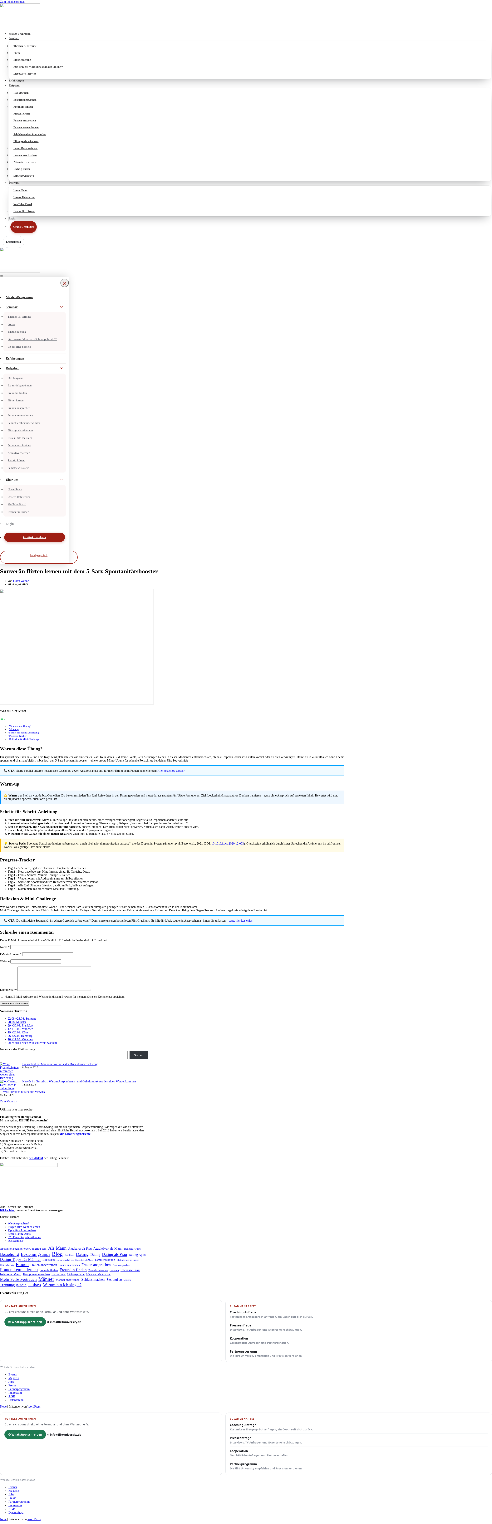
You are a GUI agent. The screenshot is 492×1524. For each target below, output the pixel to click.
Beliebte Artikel (132, 1248)
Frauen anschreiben (25, 155)
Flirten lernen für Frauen (128, 1260)
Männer (46, 1279)
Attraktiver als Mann (107, 1248)
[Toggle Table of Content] (3, 719)
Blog (57, 1254)
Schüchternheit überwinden (29, 134)
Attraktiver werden (24, 162)
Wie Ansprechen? (18, 1223)
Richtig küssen (22, 169)
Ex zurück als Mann (84, 1260)
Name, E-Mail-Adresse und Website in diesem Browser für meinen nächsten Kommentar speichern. (65, 996)
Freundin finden (23, 106)
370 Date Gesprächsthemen (24, 1237)
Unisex (34, 1284)
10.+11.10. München (20, 1039)
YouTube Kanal (22, 204)
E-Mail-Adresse (11, 954)
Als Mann (57, 1248)
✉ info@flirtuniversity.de (64, 1322)
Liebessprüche (76, 1274)
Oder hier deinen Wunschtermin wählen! (32, 1042)
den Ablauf (36, 1158)
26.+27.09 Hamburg (20, 1035)
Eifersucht (48, 1259)
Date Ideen (69, 1255)
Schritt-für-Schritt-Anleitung (24, 732)
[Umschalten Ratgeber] (61, 368)
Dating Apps (137, 1255)
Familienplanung (105, 1259)
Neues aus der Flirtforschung (17, 1049)
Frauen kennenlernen (26, 127)
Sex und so (114, 1279)
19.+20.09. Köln (18, 1032)
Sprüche (127, 1280)
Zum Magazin (8, 1101)
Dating (82, 1254)
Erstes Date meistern (25, 148)
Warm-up (14, 729)
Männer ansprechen (68, 1279)
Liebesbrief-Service (24, 73)
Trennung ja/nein (13, 1285)
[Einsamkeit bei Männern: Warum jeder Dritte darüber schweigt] (9, 1071)
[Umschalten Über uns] (61, 480)
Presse (12, 1385)
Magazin (13, 1378)
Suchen (138, 1055)
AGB (11, 1396)
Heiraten (114, 1270)
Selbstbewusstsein (23, 175)
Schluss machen (93, 1279)
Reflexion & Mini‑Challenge (24, 739)
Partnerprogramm (266, 1354)
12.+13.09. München (20, 1029)
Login (12, 218)
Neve (3, 1406)
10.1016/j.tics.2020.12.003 (227, 843)
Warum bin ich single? (62, 1284)
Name (5, 947)
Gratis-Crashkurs (23, 226)
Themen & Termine (25, 46)
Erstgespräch (13, 241)
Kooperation (259, 1340)
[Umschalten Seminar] (61, 307)
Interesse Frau (130, 1270)
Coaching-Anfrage (271, 1314)
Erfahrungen (16, 80)
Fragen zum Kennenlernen (24, 1226)
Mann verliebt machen (98, 1274)
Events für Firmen (24, 211)
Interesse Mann (10, 1274)
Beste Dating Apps (19, 1233)
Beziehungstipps (35, 1254)
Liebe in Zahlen (59, 1274)
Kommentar (8, 989)
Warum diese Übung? (20, 726)
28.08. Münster (17, 1022)
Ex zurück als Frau (65, 1260)
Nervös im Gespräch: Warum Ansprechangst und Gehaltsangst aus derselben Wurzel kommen (79, 1081)
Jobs (11, 1381)
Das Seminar (15, 1240)
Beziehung (9, 1254)
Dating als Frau (114, 1254)
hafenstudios (27, 1367)
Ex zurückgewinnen (25, 99)
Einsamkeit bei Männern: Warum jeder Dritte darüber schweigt (60, 1064)
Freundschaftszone (98, 1270)
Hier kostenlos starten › (171, 770)
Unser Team (20, 190)
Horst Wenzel (21, 580)
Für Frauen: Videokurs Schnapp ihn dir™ (38, 66)
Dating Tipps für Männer (20, 1259)
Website (5, 961)
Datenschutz (15, 1400)
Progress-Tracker (18, 735)
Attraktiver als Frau (80, 1248)
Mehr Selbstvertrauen (18, 1279)
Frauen (22, 1264)
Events (12, 1374)
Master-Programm (20, 33)
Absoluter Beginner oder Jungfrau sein (23, 1248)
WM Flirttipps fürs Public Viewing (24, 1091)
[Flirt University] (246, 16)
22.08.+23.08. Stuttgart (22, 1018)
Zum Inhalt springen (12, 1)
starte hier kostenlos (241, 920)
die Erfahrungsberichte (75, 1133)
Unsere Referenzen (24, 197)
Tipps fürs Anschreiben (22, 1230)
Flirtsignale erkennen (25, 141)
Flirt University (7, 1265)
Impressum (15, 1392)
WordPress (34, 1406)
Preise (16, 52)
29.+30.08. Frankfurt (20, 1025)
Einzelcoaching (22, 59)
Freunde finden (49, 1270)
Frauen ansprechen (24, 120)
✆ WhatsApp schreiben (25, 1322)
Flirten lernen (21, 113)
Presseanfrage (266, 1327)
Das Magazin (21, 92)
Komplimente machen (36, 1274)
